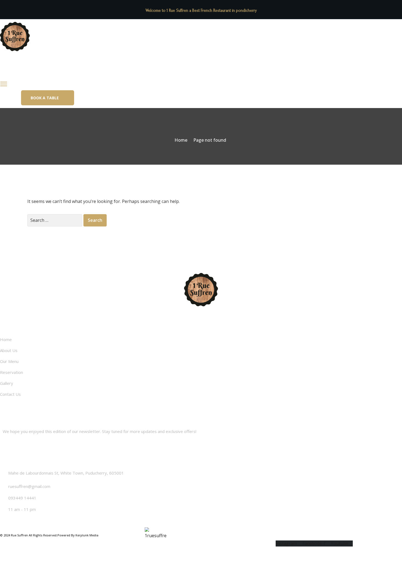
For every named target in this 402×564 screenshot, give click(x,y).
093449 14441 (22, 498)
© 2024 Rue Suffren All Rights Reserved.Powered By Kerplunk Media (49, 535)
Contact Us (175, 68)
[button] (47, 97)
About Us (49, 68)
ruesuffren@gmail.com (29, 486)
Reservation (114, 68)
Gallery (145, 68)
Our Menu (81, 68)
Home (22, 68)
